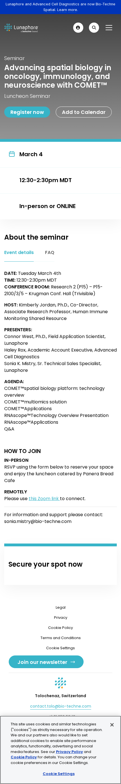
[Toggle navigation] (108, 27)
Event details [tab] (19, 252)
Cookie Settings (59, 773)
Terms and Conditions (61, 638)
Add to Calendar (84, 112)
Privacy (60, 617)
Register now (27, 112)
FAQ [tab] (49, 252)
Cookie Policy (60, 627)
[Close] (112, 725)
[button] (78, 28)
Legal (61, 607)
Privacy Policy (69, 751)
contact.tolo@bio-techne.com (60, 706)
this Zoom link (44, 498)
